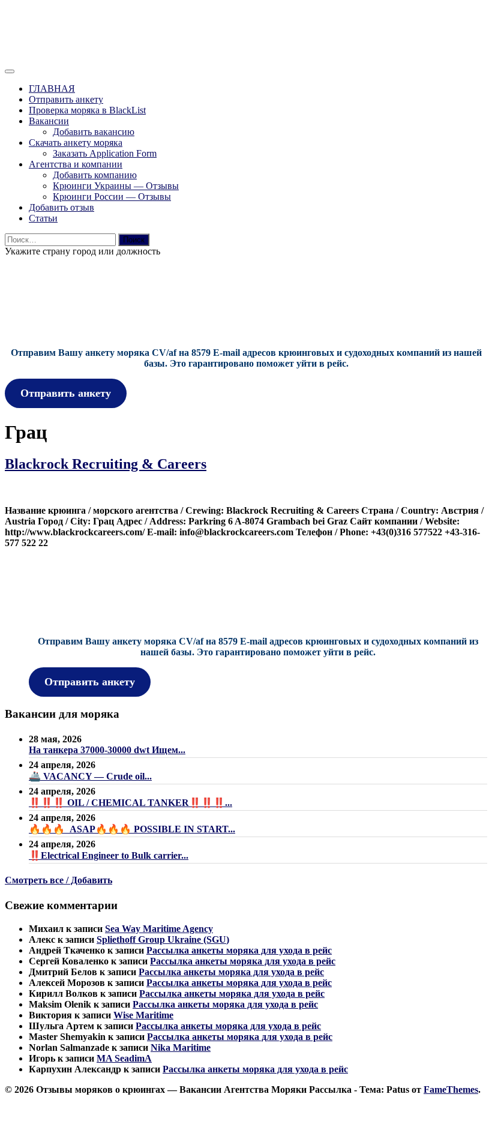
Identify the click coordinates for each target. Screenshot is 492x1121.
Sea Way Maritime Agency (159, 929)
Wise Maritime (143, 1015)
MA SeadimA (124, 1058)
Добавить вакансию (93, 132)
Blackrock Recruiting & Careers (105, 464)
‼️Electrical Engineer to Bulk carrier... (108, 855)
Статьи (43, 218)
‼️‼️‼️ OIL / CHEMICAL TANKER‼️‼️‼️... (130, 803)
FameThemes (451, 1089)
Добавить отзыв (61, 207)
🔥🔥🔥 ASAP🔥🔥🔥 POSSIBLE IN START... (132, 829)
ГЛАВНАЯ (52, 88)
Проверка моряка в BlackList (87, 110)
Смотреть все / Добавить (58, 880)
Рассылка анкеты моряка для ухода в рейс (239, 950)
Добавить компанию (95, 175)
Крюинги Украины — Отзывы (116, 186)
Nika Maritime (181, 1047)
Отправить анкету (66, 99)
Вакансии (49, 121)
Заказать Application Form (105, 153)
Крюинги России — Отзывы (112, 196)
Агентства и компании (75, 164)
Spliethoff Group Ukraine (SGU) (163, 939)
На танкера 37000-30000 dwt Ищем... (107, 750)
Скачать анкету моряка (75, 142)
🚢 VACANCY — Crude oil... (90, 776)
